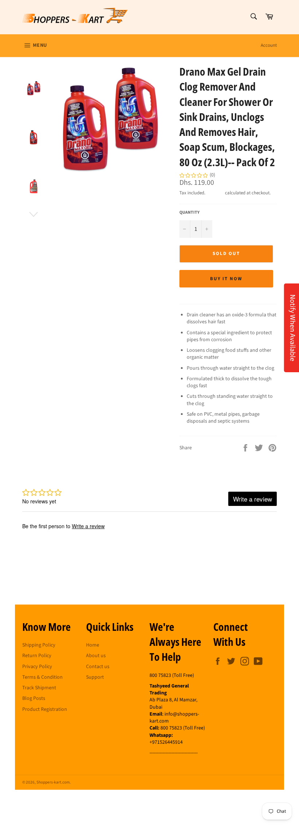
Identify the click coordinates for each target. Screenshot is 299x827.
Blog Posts (33, 698)
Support (95, 677)
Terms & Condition (42, 677)
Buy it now (226, 278)
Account (269, 45)
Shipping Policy (38, 645)
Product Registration (44, 709)
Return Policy (36, 655)
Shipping (215, 193)
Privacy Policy (37, 666)
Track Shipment (39, 687)
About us (96, 655)
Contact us (97, 666)
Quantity (189, 213)
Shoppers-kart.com (53, 782)
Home (92, 645)
